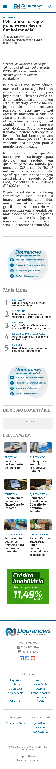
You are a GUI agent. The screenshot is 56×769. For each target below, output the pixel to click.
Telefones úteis (15, 723)
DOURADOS (15, 688)
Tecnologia (40, 684)
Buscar (49, 7)
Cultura (15, 684)
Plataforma (22, 760)
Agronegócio (15, 692)
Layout (23, 756)
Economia (40, 697)
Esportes (15, 680)
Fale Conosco (41, 731)
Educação (15, 701)
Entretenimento (40, 692)
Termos (40, 727)
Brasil (15, 697)
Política (40, 680)
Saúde (40, 701)
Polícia (40, 688)
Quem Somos (40, 723)
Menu (5, 6)
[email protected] (28, 643)
